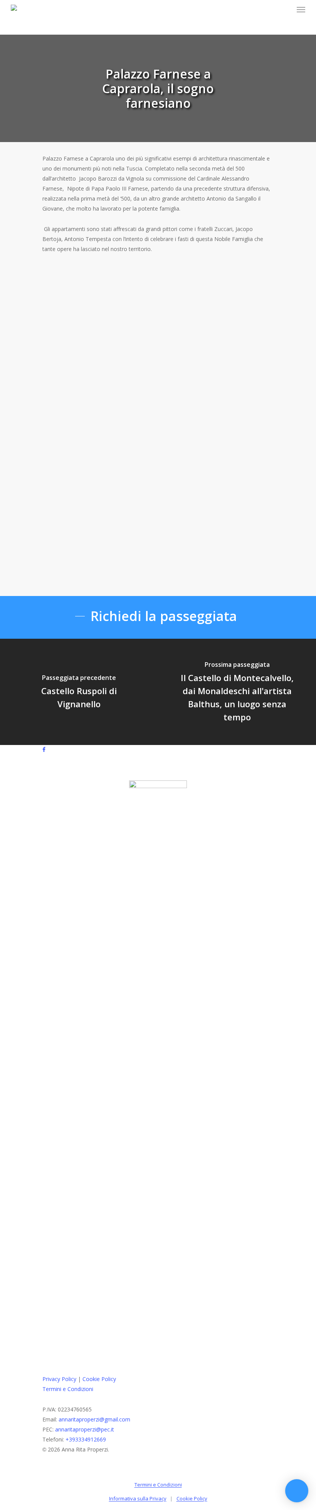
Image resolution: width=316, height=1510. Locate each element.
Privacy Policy (59, 1379)
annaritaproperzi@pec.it (84, 1429)
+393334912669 (86, 1439)
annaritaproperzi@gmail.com (94, 1419)
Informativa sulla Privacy (137, 1498)
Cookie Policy (99, 1379)
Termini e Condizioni (67, 1389)
